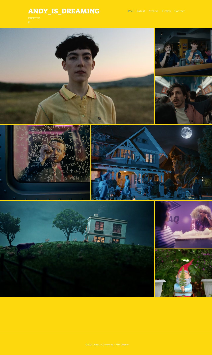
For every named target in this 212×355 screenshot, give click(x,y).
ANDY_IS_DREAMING (63, 11)
